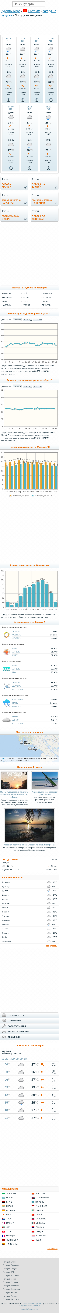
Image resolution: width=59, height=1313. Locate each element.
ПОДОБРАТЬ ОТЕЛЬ (17, 1026)
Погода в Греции (9, 1279)
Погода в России (10, 1292)
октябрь (46, 297)
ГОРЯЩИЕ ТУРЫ (16, 1015)
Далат (5, 891)
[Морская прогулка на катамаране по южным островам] (29, 842)
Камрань (6, 903)
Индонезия (41, 1206)
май (25, 294)
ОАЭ (8, 1227)
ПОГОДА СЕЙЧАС (10, 859)
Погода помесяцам (38, 217)
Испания (10, 1210)
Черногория (12, 1240)
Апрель (16, 652)
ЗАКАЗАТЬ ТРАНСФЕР (18, 1032)
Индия (9, 1206)
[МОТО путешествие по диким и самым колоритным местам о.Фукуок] (14, 789)
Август (16, 720)
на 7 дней (12, 201)
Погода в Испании (10, 1282)
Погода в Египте (9, 1262)
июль (25, 301)
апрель (7, 305)
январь (7, 294)
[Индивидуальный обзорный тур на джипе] (44, 789)
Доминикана (42, 1198)
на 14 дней (42, 201)
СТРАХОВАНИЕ (15, 1021)
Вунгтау (5, 886)
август (26, 305)
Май (14, 648)
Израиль (39, 1202)
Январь (16, 631)
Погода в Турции (9, 1269)
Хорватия (41, 1236)
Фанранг (6, 916)
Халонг (5, 933)
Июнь (15, 672)
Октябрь (16, 706)
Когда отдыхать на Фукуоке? (29, 622)
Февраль (16, 635)
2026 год (17, 320)
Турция (39, 1231)
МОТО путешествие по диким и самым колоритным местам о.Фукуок (14, 794)
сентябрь (47, 294)
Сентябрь (17, 689)
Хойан (5, 937)
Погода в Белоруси (11, 1299)
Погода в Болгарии (11, 1275)
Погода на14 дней (38, 185)
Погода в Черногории (11, 1289)
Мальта (10, 1223)
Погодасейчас (6, 185)
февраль (7, 297)
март (6, 301)
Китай (39, 1215)
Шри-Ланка (12, 1244)
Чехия (39, 1240)
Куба (8, 1219)
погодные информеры (32, 1303)
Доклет (5, 899)
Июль (15, 703)
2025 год (28, 320)
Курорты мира (10, 11)
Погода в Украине (10, 1296)
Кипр (8, 1215)
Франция (10, 1236)
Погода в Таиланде (11, 1265)
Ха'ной (5, 929)
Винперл (6, 882)
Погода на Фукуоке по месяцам (29, 288)
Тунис (9, 1231)
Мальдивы (41, 1219)
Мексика (40, 1223)
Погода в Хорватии (11, 1286)
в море (10, 217)
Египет (10, 1202)
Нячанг (5, 912)
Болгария (11, 1193)
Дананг (5, 895)
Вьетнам (34, 11)
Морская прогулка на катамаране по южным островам (29, 845)
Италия (39, 1210)
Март (15, 655)
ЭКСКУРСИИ (14, 1037)
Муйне (5, 907)
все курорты (51, 946)
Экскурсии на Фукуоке (29, 767)
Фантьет (6, 920)
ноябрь (46, 301)
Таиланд (40, 1227)
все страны (52, 1248)
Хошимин (6, 941)
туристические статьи (30, 1306)
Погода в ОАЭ (9, 1272)
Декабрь (16, 638)
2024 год (38, 320)
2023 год (38, 386)
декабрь (46, 305)
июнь (26, 297)
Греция (10, 1198)
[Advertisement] (29, 33)
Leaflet (3, 758)
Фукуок (5, 924)
